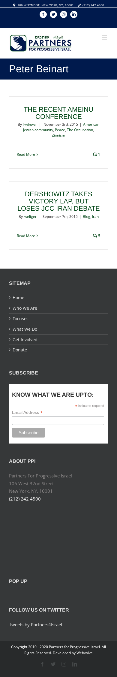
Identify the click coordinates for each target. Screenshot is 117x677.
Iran (95, 216)
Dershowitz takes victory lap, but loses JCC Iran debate (58, 201)
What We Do (25, 329)
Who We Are (25, 308)
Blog (86, 216)
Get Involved (25, 339)
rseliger (30, 216)
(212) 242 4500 (93, 5)
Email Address (27, 412)
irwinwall (30, 124)
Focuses (20, 318)
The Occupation (80, 129)
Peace (60, 129)
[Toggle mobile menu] (105, 37)
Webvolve (84, 652)
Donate (20, 350)
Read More (26, 154)
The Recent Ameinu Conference (58, 113)
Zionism (58, 135)
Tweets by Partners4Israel (35, 624)
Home (18, 297)
